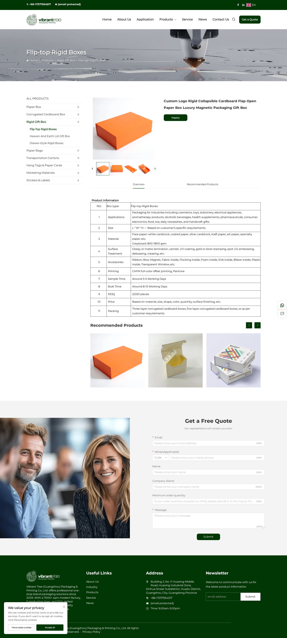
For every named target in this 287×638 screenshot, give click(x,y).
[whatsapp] (282, 305)
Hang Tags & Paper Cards (44, 165)
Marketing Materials (40, 172)
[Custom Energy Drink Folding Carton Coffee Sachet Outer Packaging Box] (175, 360)
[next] (155, 169)
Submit (208, 536)
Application (145, 19)
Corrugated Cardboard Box (45, 114)
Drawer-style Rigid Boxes (46, 143)
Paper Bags (34, 150)
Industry (91, 587)
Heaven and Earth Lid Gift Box (50, 136)
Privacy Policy (91, 631)
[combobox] (160, 458)
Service (187, 19)
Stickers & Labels (38, 180)
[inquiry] (282, 313)
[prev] (92, 169)
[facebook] (238, 5)
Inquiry (176, 117)
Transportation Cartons (42, 158)
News (202, 19)
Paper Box (33, 107)
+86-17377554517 (40, 4)
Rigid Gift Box (66, 60)
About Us (124, 19)
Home (107, 19)
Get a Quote (250, 19)
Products (166, 19)
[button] (249, 325)
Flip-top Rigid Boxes (92, 60)
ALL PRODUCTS (37, 98)
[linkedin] (243, 5)
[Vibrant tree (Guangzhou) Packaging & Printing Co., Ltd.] (43, 20)
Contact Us (221, 19)
